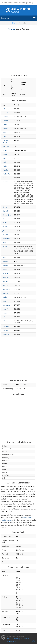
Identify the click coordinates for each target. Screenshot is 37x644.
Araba (5, 125)
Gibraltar (5, 461)
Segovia (5, 293)
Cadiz (4, 162)
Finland (5, 446)
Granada (6, 211)
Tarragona (6, 305)
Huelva (5, 223)
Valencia (5, 321)
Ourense (6, 277)
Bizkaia (5, 150)
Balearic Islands (5, 141)
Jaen (4, 231)
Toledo (5, 317)
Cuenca (5, 182)
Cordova (5, 178)
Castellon (6, 170)
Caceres (5, 158)
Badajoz (5, 137)
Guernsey (5, 458)
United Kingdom (8, 455)
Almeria (5, 121)
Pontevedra (6, 285)
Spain (24, 23)
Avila (4, 133)
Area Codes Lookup (13, 639)
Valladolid (6, 327)
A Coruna (6, 109)
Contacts (26, 639)
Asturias (5, 129)
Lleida (5, 247)
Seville (5, 297)
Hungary (5, 469)
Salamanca (6, 289)
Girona (5, 207)
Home (15, 23)
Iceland (4, 478)
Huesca (5, 227)
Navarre (5, 273)
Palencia (5, 281)
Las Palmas (6, 239)
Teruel (5, 313)
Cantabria (6, 166)
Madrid (5, 261)
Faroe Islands (7, 449)
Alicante (5, 117)
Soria (4, 301)
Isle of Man (6, 475)
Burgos (5, 154)
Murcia (5, 269)
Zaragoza (6, 334)
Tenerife (5, 309)
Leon (4, 243)
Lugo (4, 258)
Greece (4, 463)
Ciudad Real (7, 174)
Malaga (5, 265)
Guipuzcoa (6, 219)
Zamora (5, 330)
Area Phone (21, 10)
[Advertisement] (18, 52)
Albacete (6, 113)
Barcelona (6, 146)
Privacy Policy (11, 641)
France (4, 452)
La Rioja (5, 235)
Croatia (4, 466)
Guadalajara (7, 215)
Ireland (4, 472)
